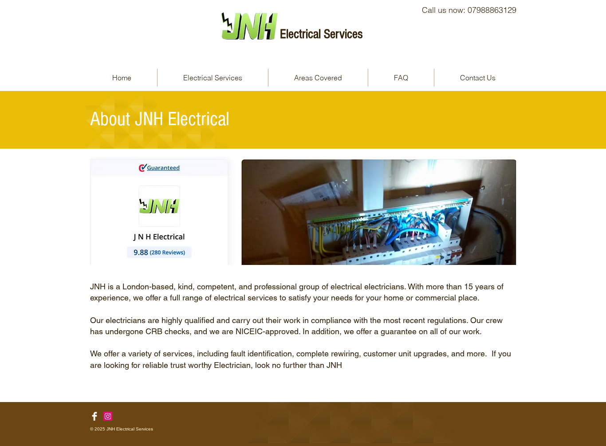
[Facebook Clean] (94, 416)
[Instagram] (107, 416)
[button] (212, 78)
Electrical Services (321, 34)
